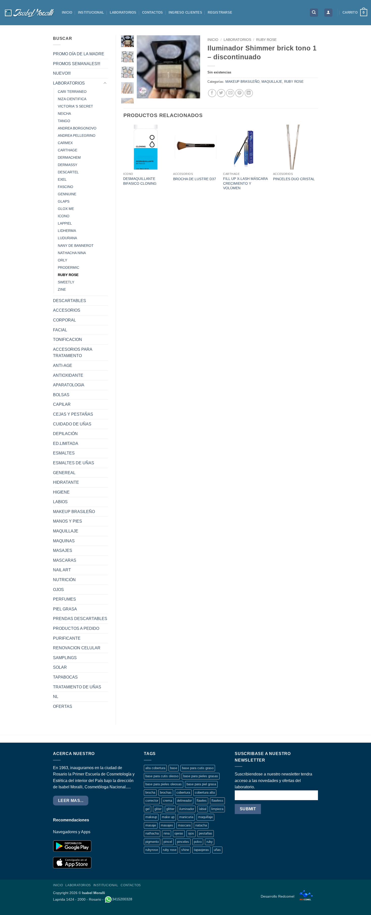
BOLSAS (61, 395)
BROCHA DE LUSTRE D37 (194, 179)
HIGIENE (61, 492)
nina (167, 833)
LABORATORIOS (123, 12)
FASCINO (65, 187)
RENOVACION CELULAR (76, 648)
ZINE (62, 289)
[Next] (192, 67)
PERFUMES (64, 599)
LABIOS (60, 502)
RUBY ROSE (68, 275)
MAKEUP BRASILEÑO (74, 511)
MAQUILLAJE (65, 531)
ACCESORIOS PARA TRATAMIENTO (72, 352)
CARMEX (65, 143)
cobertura (183, 792)
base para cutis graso (198, 768)
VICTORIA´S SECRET (75, 106)
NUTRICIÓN (64, 580)
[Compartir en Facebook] (212, 93)
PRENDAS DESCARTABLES (80, 618)
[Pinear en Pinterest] (239, 93)
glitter (170, 809)
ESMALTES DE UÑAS (73, 463)
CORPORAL (64, 320)
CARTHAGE (67, 150)
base (173, 768)
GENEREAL (64, 473)
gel (147, 809)
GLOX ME (66, 209)
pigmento (152, 842)
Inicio (212, 40)
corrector (151, 800)
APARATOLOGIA (68, 385)
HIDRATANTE (66, 482)
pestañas (205, 833)
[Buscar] (314, 13)
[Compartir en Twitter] (221, 93)
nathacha (152, 833)
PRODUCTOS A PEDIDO (76, 628)
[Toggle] (105, 83)
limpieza (217, 809)
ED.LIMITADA (65, 443)
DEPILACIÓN (65, 434)
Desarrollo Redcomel (278, 896)
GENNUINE (67, 194)
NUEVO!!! (62, 73)
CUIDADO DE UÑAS (72, 424)
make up (168, 817)
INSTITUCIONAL (91, 12)
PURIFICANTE (67, 638)
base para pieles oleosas (163, 784)
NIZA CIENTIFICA (72, 99)
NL (55, 696)
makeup (151, 817)
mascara (184, 825)
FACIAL (60, 330)
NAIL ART (62, 570)
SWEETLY (66, 282)
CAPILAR (62, 404)
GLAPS (63, 201)
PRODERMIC (68, 267)
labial (202, 809)
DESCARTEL (68, 172)
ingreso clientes (185, 12)
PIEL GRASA (65, 609)
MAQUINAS (64, 541)
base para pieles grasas (200, 776)
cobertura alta (205, 792)
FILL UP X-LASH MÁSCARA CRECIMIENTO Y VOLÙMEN (245, 183)
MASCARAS (64, 560)
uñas (217, 850)
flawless (217, 800)
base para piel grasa (201, 784)
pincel (168, 842)
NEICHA (64, 114)
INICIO (67, 12)
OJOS (58, 589)
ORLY (62, 260)
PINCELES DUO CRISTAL (294, 179)
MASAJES (62, 550)
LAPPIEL (65, 223)
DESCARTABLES (69, 301)
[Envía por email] (230, 93)
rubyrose (151, 850)
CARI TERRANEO (72, 92)
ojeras (178, 833)
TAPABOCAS (65, 677)
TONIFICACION (67, 339)
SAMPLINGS (65, 658)
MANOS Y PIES (67, 521)
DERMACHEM (69, 157)
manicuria (186, 817)
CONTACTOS (152, 12)
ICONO (63, 216)
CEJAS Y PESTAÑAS (73, 414)
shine (185, 850)
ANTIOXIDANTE (68, 375)
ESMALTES (64, 453)
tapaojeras (201, 850)
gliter (158, 809)
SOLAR (60, 667)
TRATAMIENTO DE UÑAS (77, 687)
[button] (328, 13)
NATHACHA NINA (72, 253)
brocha (150, 792)
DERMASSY (67, 165)
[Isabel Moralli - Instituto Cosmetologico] (29, 13)
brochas (166, 792)
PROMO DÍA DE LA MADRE (78, 54)
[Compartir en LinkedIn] (249, 93)
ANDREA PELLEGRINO (76, 135)
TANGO (64, 121)
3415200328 (122, 899)
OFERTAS (62, 706)
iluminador (186, 809)
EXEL (62, 179)
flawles (202, 800)
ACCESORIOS (66, 310)
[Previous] (144, 67)
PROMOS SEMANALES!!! (76, 64)
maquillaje (205, 817)
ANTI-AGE (62, 365)
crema (167, 800)
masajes (167, 825)
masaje (150, 825)
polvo (198, 842)
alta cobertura (155, 768)
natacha (201, 825)
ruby (209, 842)
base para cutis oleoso (161, 776)
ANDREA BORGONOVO (77, 128)
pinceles (183, 842)
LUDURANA (67, 238)
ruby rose (169, 850)
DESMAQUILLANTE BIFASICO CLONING (139, 181)
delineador (184, 800)
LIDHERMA (67, 231)
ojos (191, 833)
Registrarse (220, 12)
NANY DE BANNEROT (76, 246)
